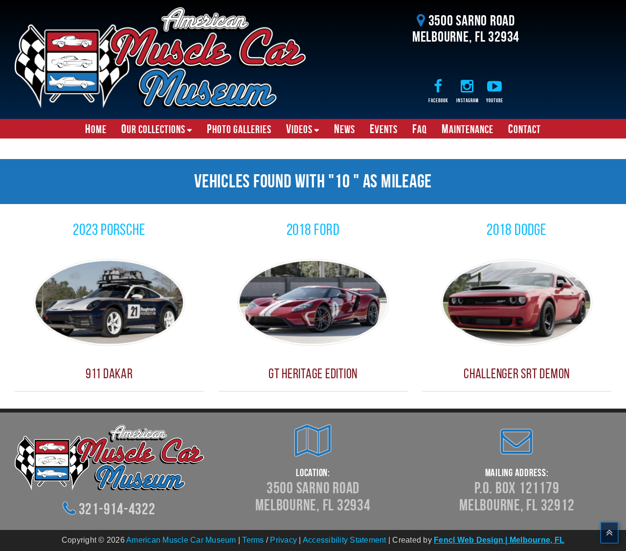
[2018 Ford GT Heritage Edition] (313, 302)
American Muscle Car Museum (181, 540)
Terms (253, 540)
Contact (524, 129)
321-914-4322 (117, 508)
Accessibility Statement (344, 540)
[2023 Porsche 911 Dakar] (109, 302)
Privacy (283, 540)
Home (96, 129)
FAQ (419, 129)
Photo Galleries (239, 129)
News (344, 129)
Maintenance (467, 129)
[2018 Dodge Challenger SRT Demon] (516, 302)
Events (384, 129)
